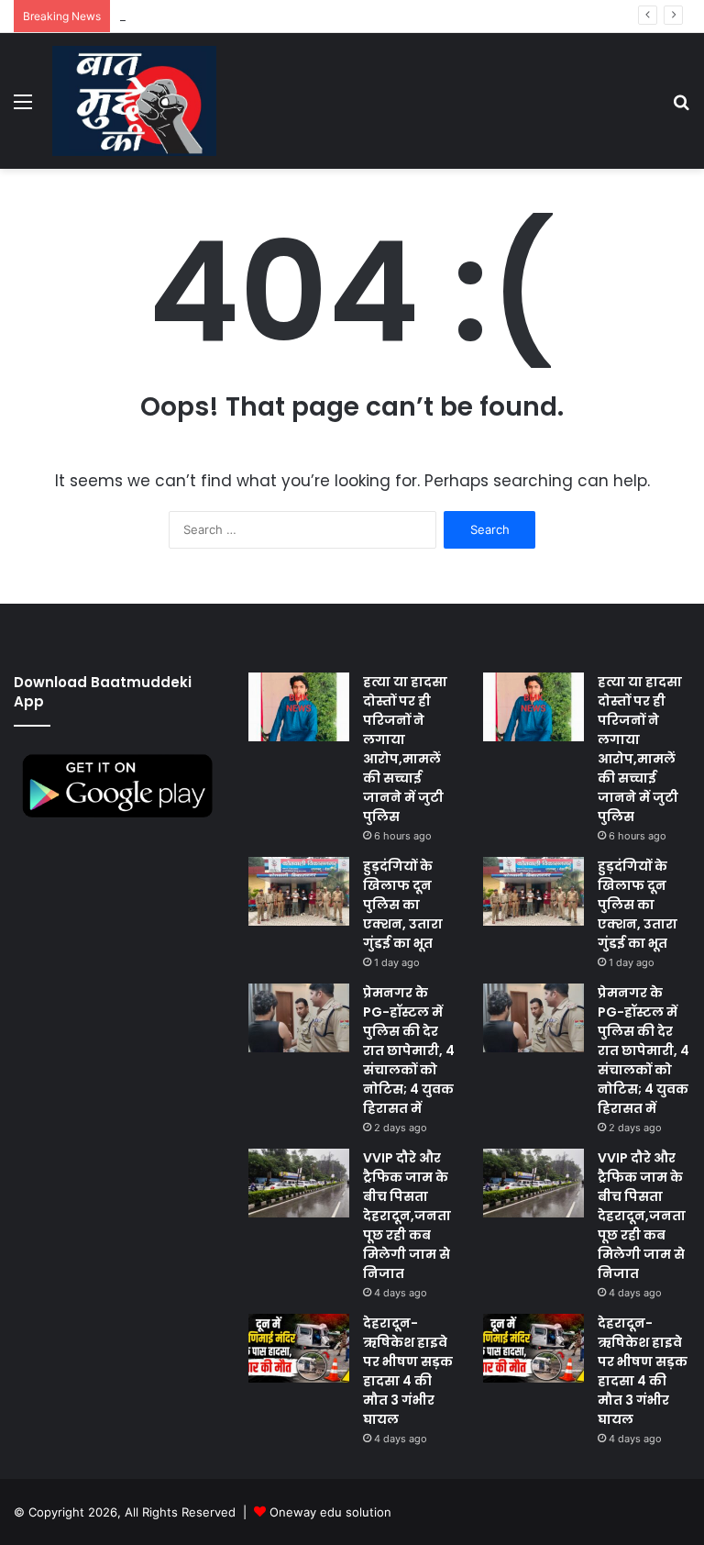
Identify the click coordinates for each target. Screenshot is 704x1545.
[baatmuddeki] (134, 101)
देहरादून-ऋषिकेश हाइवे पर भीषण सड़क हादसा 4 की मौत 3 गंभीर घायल (408, 1371)
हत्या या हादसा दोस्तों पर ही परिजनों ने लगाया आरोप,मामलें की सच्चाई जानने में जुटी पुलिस (405, 749)
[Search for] (681, 107)
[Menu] (23, 107)
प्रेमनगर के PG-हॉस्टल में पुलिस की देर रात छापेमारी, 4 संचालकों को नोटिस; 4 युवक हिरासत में (409, 1050)
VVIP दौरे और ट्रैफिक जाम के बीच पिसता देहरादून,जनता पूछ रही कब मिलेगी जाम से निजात (407, 1216)
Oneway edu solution (330, 1512)
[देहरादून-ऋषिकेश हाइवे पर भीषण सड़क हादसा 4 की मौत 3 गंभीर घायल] (298, 1348)
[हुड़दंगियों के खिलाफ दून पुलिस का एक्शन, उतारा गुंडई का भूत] (298, 891)
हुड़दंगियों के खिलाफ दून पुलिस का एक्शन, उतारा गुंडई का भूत (403, 904)
